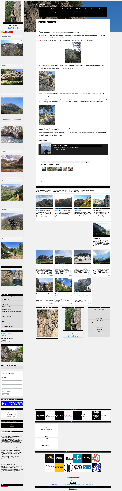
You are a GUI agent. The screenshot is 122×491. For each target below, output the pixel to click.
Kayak (44, 12)
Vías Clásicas (70, 8)
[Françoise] (72, 478)
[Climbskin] (96, 462)
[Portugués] (78, 478)
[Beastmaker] (68, 471)
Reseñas (99, 331)
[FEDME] (40, 419)
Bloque (63, 8)
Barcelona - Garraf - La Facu (68, 162)
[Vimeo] (62, 150)
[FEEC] (50, 419)
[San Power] (87, 471)
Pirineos (76, 263)
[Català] (68, 478)
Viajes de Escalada (73, 12)
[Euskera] (70, 478)
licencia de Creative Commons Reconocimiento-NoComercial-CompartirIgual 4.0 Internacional (75, 484)
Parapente (101, 8)
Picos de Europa (97, 263)
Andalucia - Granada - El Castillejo (46, 440)
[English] (74, 478)
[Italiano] (76, 478)
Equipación (97, 12)
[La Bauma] (87, 419)
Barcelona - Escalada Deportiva (53, 162)
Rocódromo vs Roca (99, 327)
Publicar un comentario (44, 181)
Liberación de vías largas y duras (99, 333)
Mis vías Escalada (99, 318)
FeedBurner (9, 333)
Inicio (41, 8)
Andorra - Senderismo (46, 445)
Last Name (4, 385)
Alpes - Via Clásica (46, 434)
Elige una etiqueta (5, 367)
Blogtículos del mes (6, 341)
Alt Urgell (38, 263)
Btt (40, 12)
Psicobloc (78, 8)
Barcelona (44, 162)
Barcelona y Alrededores (61, 263)
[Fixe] (68, 462)
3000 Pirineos (86, 8)
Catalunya (77, 162)
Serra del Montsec (97, 208)
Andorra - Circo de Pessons (46, 443)
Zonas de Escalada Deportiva (99, 309)
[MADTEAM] (59, 419)
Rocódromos (5, 314)
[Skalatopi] (4, 333)
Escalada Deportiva (55, 8)
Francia (57, 291)
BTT (4, 238)
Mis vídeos (42, 15)
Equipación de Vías (99, 320)
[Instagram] (56, 150)
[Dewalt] (59, 471)
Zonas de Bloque (99, 311)
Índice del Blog (63, 12)
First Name (4, 381)
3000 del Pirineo (46, 424)
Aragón (46, 447)
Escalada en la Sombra (99, 329)
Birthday (3, 389)
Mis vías (82, 12)
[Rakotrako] (12, 428)
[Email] (64, 150)
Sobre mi (47, 8)
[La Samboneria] (9, 417)
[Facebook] (57, 150)
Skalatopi (42, 4)
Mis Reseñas (89, 12)
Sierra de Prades (59, 208)
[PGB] (96, 419)
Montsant (76, 208)
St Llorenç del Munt (97, 236)
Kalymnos (76, 291)
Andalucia (46, 438)
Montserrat (38, 208)
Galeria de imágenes (53, 12)
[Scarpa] (77, 462)
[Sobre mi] (54, 150)
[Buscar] (109, 4)
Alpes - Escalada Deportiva (46, 429)
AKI (72, 35)
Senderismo (94, 8)
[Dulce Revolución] (105, 419)
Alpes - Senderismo (46, 431)
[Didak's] (77, 471)
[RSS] (59, 150)
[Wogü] (49, 471)
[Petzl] (59, 462)
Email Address (5, 377)
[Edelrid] (87, 462)
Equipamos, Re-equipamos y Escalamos (99, 322)
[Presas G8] (96, 471)
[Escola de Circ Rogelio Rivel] (12, 405)
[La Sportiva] (49, 462)
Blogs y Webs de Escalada (99, 336)
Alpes (37, 291)
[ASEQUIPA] (68, 419)
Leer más (51, 220)
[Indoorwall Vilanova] (77, 419)
